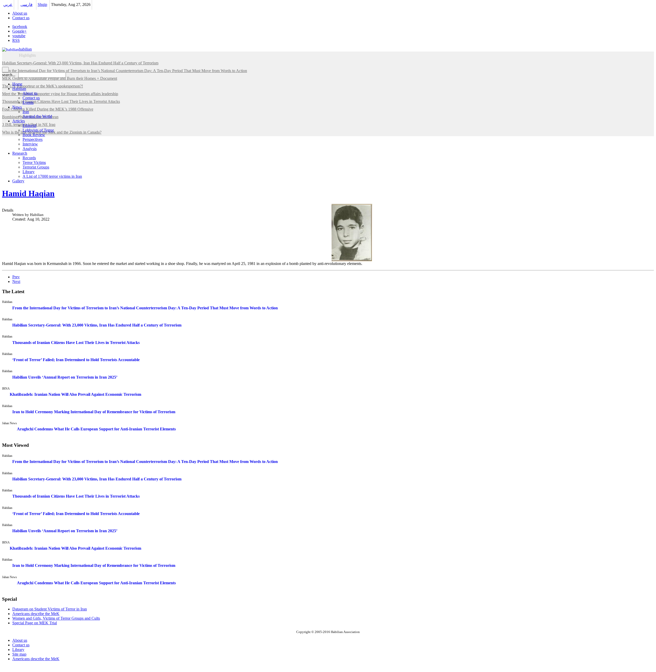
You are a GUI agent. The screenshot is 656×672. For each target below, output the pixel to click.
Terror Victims (34, 162)
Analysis (30, 148)
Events (28, 102)
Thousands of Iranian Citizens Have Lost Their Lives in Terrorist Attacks (76, 342)
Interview (30, 144)
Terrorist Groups (36, 167)
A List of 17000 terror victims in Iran (52, 176)
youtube (18, 36)
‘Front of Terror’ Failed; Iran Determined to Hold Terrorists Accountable (76, 360)
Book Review (34, 135)
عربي (8, 4)
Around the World (37, 116)
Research (19, 153)
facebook (19, 26)
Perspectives (33, 139)
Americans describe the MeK (35, 659)
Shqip (42, 4)
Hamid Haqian (28, 193)
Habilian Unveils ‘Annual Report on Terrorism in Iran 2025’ (64, 377)
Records (29, 158)
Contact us (20, 18)
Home (17, 84)
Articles (18, 121)
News (17, 107)
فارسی (26, 4)
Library (29, 172)
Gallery (18, 181)
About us (19, 13)
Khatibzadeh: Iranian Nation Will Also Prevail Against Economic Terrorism (75, 394)
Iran (26, 112)
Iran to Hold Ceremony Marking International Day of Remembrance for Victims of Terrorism (93, 412)
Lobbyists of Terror (38, 130)
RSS (16, 40)
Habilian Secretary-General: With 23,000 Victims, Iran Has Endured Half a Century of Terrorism (96, 325)
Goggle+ (19, 31)
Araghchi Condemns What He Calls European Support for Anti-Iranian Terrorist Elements (96, 429)
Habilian (19, 88)
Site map (19, 654)
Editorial (29, 125)
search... (8, 75)
